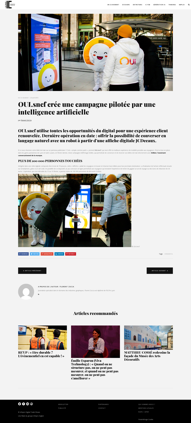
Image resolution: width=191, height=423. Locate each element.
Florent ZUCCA (26, 120)
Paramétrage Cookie (145, 419)
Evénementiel (169, 254)
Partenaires (103, 404)
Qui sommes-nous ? (146, 404)
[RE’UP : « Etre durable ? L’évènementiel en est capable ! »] (42, 337)
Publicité (62, 408)
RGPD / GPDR (143, 412)
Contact (102, 408)
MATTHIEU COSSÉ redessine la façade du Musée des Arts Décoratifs (147, 355)
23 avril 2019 (34, 98)
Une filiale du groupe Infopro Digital (31, 416)
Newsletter (63, 404)
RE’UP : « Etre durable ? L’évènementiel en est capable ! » (41, 354)
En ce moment (23, 98)
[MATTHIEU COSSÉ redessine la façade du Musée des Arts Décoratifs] (148, 337)
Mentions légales (146, 408)
